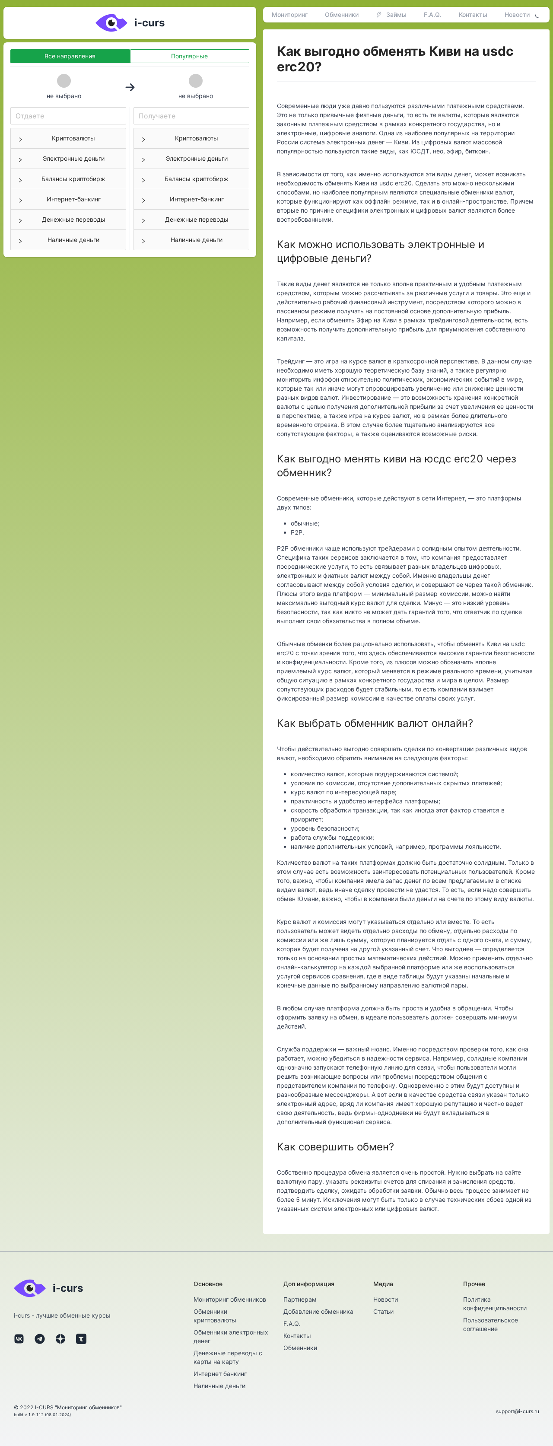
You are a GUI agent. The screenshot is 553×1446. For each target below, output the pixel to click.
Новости (517, 14)
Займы (396, 14)
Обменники (342, 14)
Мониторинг (290, 14)
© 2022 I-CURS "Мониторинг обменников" (68, 1407)
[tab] (68, 138)
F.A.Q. (433, 14)
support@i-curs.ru (517, 1411)
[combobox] (68, 115)
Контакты (473, 14)
